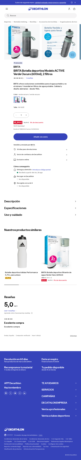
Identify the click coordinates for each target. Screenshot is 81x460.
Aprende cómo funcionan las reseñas (17, 313)
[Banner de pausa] (71, 2)
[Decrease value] (16, 115)
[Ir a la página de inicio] (38, 8)
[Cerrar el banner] (75, 2)
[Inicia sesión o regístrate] (69, 8)
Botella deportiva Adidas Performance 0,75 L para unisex (21, 273)
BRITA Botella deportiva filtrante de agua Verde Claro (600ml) (56, 273)
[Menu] (6, 8)
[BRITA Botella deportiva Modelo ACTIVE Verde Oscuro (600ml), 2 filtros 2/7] (59, 42)
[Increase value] (26, 115)
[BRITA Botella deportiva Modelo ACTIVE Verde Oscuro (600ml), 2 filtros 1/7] (22, 42)
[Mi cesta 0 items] (74, 8)
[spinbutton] (21, 115)
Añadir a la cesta (41, 137)
